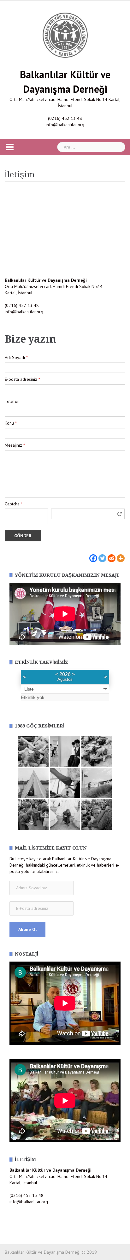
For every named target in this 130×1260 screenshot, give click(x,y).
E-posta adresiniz (22, 379)
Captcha (13, 504)
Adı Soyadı (16, 357)
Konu (11, 423)
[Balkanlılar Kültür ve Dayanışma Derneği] (65, 35)
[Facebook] (93, 554)
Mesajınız (15, 445)
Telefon (12, 401)
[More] (121, 554)
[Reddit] (111, 554)
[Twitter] (102, 554)
